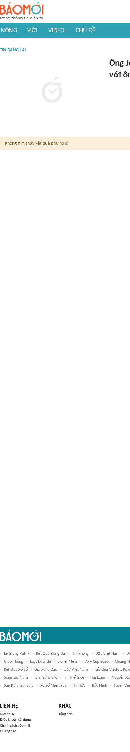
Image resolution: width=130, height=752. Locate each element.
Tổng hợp (66, 714)
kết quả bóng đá (50, 654)
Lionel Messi (68, 662)
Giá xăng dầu (45, 670)
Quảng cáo (8, 731)
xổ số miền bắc (53, 686)
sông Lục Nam (16, 678)
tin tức (79, 686)
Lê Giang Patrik (16, 654)
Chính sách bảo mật (15, 726)
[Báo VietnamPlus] (117, 87)
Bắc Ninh (99, 686)
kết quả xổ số (16, 670)
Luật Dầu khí (40, 662)
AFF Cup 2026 (97, 662)
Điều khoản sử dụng (15, 720)
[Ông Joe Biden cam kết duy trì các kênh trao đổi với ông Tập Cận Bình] (52, 91)
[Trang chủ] (21, 11)
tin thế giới (73, 678)
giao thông (13, 662)
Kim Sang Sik (46, 678)
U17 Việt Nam (76, 670)
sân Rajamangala (19, 686)
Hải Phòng (80, 654)
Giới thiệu (8, 714)
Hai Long (97, 678)
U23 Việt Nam (107, 654)
